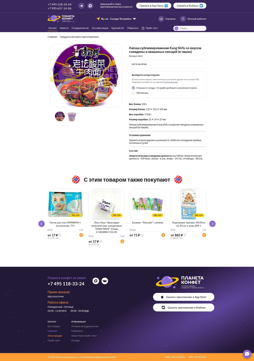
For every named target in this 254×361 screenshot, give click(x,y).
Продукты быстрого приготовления (79, 36)
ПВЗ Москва (142, 93)
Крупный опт (117, 28)
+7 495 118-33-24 (59, 4)
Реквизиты (132, 28)
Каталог (53, 28)
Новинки (52, 330)
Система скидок (100, 28)
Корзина (170, 18)
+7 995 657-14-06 (59, 8)
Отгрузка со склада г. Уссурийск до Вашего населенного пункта (166, 88)
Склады (75, 340)
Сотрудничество (80, 28)
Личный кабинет (196, 18)
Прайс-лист (54, 340)
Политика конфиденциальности (98, 357)
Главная (52, 36)
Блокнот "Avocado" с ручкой (147, 222)
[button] (212, 224)
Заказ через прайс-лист (84, 335)
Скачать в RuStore (187, 5)
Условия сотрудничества (84, 326)
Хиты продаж (55, 335)
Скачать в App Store (151, 5)
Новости (64, 28)
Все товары (54, 326)
